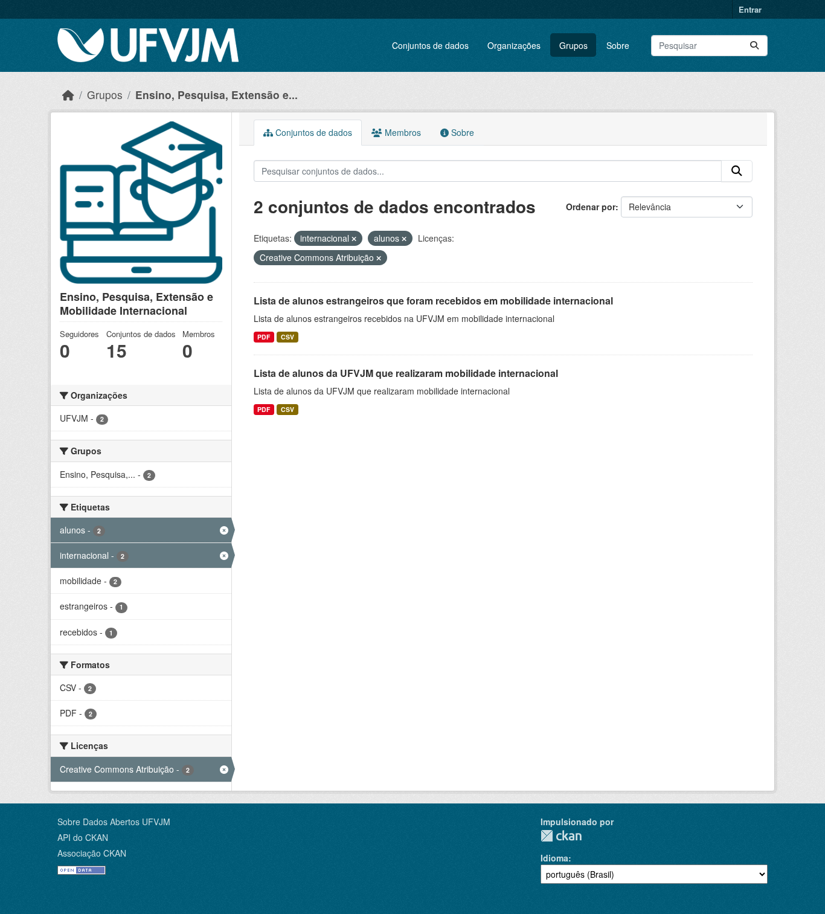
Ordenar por (590, 207)
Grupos (573, 45)
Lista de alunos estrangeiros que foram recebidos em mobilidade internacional (433, 300)
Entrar (750, 9)
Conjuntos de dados (430, 45)
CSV (287, 336)
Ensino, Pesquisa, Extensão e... (216, 94)
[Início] (68, 94)
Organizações (514, 45)
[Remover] (354, 238)
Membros (401, 132)
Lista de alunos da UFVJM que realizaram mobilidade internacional (406, 373)
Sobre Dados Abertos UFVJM (113, 822)
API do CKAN (82, 837)
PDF (263, 336)
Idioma (554, 858)
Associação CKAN (91, 853)
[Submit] (754, 45)
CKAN (561, 835)
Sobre (617, 45)
